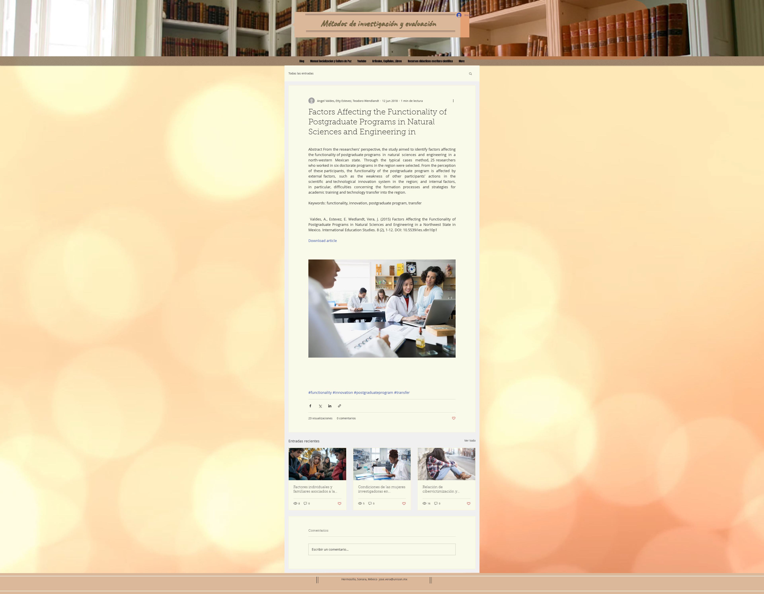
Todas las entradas (301, 73)
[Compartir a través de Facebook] (310, 406)
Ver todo (470, 440)
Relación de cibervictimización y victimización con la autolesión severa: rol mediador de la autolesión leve (445, 490)
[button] (470, 73)
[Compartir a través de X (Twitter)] (320, 406)
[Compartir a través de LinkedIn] (330, 406)
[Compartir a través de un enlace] (339, 406)
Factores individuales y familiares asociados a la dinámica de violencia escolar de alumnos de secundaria (314, 490)
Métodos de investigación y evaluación (378, 23)
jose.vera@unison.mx (393, 579)
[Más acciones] (453, 100)
